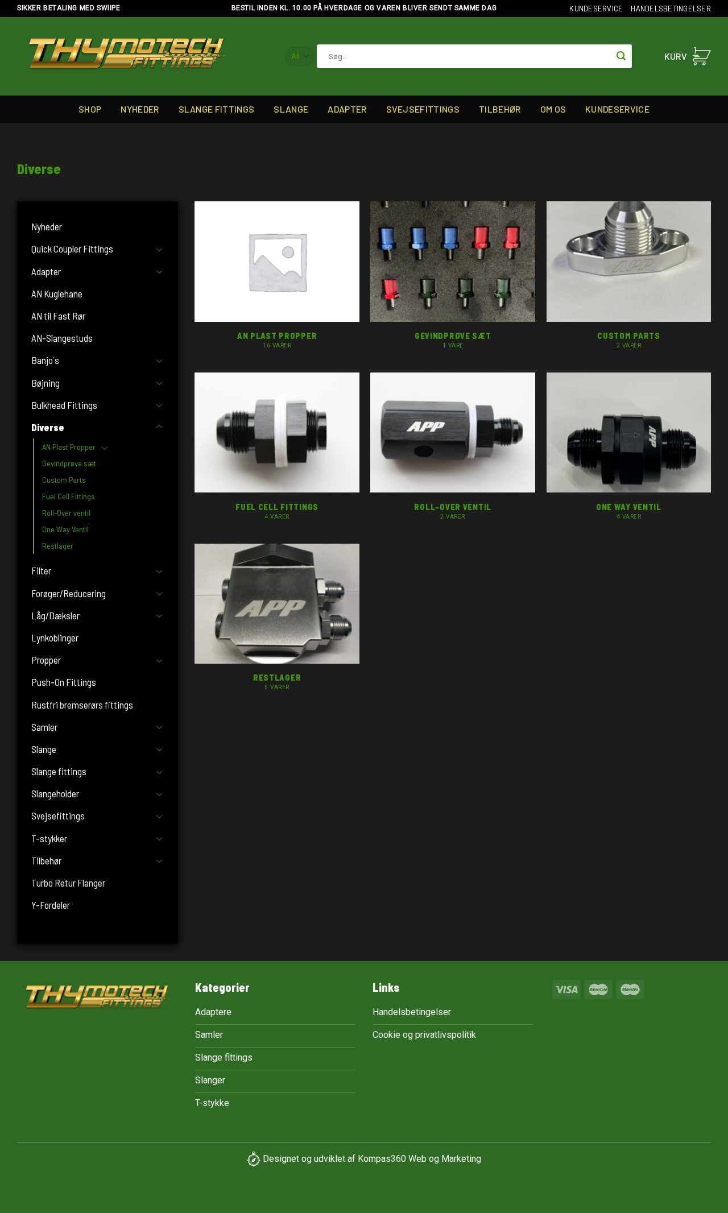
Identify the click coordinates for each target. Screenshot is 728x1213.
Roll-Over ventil (66, 513)
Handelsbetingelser (671, 8)
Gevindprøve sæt (69, 463)
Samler (44, 726)
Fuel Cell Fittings (68, 496)
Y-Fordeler (50, 904)
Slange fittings (217, 109)
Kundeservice (596, 8)
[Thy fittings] (127, 56)
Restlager (57, 545)
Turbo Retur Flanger (68, 882)
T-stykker (49, 838)
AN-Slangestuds (62, 337)
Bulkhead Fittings (64, 405)
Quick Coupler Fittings (72, 248)
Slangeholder (55, 793)
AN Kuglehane (56, 293)
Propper (46, 659)
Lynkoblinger (54, 637)
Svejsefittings (423, 109)
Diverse (47, 427)
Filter (41, 570)
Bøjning (45, 382)
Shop (89, 109)
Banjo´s (45, 360)
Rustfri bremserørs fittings (82, 704)
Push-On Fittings (63, 682)
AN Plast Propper (69, 447)
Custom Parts (64, 480)
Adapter (347, 109)
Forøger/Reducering (68, 593)
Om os (553, 109)
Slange (291, 109)
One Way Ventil (65, 529)
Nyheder (140, 109)
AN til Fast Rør (58, 315)
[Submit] (621, 56)
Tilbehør (500, 109)
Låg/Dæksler (55, 615)
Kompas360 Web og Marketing (419, 1158)
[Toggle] (159, 249)
